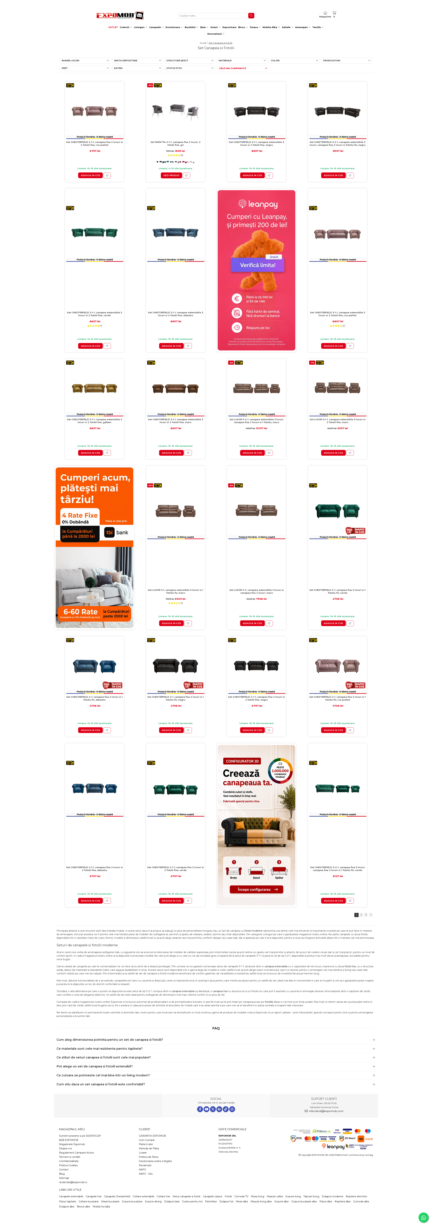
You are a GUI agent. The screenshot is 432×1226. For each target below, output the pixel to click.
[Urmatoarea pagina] (371, 915)
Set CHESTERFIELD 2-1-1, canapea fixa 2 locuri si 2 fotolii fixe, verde (175, 868)
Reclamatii (145, 1165)
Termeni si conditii (69, 1156)
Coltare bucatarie (89, 1201)
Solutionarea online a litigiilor (155, 1161)
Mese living (257, 1196)
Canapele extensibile (71, 1196)
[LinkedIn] (219, 1109)
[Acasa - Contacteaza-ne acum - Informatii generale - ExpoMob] (119, 15)
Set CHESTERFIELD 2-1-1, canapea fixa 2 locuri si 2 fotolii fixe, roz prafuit (94, 143)
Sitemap (64, 1178)
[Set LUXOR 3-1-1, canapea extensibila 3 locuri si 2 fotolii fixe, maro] (337, 388)
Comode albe (361, 1201)
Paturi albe (325, 1201)
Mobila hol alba (101, 1206)
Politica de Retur (149, 1156)
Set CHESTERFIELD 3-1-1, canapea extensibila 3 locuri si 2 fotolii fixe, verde (94, 314)
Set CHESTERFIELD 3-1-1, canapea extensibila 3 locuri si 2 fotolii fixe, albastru (175, 314)
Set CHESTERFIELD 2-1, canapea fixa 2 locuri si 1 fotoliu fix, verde (337, 591)
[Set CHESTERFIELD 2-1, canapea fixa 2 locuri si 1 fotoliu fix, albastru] (94, 666)
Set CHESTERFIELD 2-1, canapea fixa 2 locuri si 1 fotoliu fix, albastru (94, 698)
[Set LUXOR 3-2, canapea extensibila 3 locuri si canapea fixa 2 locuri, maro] (256, 511)
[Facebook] (200, 1109)
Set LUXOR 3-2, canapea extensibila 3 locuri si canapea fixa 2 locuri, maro (256, 591)
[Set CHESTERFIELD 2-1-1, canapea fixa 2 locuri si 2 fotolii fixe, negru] (256, 666)
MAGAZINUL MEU (72, 1129)
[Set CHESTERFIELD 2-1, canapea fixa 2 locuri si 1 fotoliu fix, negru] (175, 666)
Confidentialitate (69, 1161)
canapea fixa (220, 991)
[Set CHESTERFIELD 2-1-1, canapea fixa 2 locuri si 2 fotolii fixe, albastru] (94, 788)
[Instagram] (232, 1109)
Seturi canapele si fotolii (186, 1196)
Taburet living (311, 1196)
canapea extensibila (275, 966)
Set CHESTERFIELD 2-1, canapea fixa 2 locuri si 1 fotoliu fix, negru (175, 698)
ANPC (142, 1169)
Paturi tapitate (67, 1201)
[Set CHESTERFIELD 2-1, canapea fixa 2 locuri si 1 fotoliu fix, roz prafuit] (337, 666)
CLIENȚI (144, 1129)
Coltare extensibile (143, 1196)
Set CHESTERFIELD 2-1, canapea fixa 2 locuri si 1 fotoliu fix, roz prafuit (337, 698)
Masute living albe (261, 1201)
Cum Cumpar (147, 1140)
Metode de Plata (149, 1148)
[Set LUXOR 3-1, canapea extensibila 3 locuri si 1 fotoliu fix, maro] (175, 511)
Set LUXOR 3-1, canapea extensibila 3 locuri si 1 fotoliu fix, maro (175, 591)
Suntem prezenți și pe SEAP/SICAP (80, 1135)
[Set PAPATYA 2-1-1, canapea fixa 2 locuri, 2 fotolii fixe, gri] (175, 111)
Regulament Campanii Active (76, 1152)
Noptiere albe (343, 1201)
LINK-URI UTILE (70, 1189)
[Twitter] (213, 1109)
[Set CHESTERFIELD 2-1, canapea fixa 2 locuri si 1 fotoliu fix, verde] (337, 511)
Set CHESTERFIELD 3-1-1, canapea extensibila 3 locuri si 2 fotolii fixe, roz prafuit (337, 314)
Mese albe (242, 1201)
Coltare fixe (163, 1196)
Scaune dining (153, 1201)
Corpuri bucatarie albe (304, 1201)
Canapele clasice (212, 1196)
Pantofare (211, 1201)
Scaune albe (281, 1201)
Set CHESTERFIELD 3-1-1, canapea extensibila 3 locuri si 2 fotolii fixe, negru (256, 143)
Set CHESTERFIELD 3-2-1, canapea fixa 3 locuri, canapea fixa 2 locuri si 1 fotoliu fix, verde (337, 868)
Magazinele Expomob (72, 1144)
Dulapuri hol (226, 1201)
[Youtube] (206, 1109)
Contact (64, 1169)
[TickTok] (226, 1109)
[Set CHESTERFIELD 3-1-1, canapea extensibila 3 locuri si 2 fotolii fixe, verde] (94, 234)
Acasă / (204, 43)
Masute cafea (275, 1196)
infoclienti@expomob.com (325, 1111)
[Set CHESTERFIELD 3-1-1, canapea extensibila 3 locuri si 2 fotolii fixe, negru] (256, 111)
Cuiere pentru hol (192, 1201)
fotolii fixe (350, 966)
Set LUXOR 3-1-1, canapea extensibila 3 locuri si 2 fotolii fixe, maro (337, 421)
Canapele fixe (94, 1196)
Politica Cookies (68, 1165)
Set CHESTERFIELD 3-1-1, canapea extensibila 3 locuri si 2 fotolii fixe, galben (94, 421)
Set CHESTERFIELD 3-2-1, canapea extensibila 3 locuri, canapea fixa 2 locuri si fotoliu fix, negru (338, 143)
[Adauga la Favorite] (107, 175)
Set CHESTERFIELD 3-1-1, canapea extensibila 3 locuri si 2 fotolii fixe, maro (175, 421)
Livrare (143, 1152)
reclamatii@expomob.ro (73, 1182)
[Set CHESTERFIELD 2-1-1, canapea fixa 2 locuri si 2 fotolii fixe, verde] (175, 788)
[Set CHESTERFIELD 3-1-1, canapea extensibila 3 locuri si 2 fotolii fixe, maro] (175, 388)
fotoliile (269, 1001)
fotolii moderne (253, 930)
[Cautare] (251, 15)
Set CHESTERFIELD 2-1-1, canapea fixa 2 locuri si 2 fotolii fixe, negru (256, 698)
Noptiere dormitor (356, 1196)
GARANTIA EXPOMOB (152, 1135)
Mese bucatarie (110, 1201)
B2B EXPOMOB (68, 1140)
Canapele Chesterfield (117, 1196)
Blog (62, 1173)
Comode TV (241, 1196)
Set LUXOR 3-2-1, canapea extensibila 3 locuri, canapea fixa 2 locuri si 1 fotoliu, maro (257, 421)
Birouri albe (83, 1206)
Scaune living (293, 1196)
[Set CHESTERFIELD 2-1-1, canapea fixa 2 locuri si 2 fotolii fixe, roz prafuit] (94, 111)
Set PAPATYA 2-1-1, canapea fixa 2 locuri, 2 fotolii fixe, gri (175, 143)
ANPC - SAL (146, 1173)
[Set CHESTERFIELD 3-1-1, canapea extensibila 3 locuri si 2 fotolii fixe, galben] (94, 388)
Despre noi (65, 1148)
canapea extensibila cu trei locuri (190, 991)
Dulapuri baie (172, 1201)
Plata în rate (146, 1144)
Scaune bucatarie (132, 1201)
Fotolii (228, 1196)
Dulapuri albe (66, 1206)
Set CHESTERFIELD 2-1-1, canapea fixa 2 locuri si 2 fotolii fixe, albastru (94, 868)
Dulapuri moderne (332, 1196)
